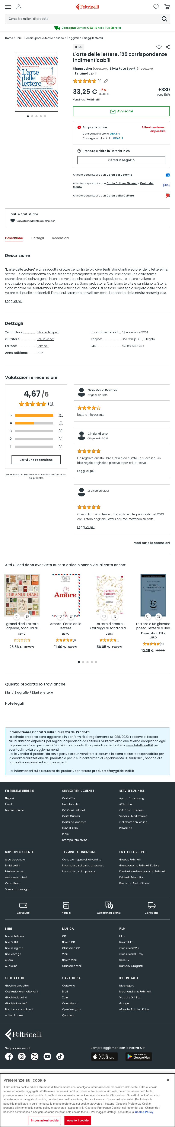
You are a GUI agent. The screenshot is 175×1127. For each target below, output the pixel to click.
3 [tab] (36, 116)
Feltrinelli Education (131, 877)
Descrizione (14, 238)
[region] (87, 1100)
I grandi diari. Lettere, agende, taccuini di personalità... (21, 626)
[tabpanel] (36, 81)
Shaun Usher (82, 68)
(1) (61, 423)
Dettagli (37, 238)
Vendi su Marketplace (133, 816)
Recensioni (60, 238)
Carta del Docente (119, 174)
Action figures (14, 1015)
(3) (50, 404)
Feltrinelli (82, 73)
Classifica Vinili (72, 966)
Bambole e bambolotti (19, 1009)
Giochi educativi (16, 997)
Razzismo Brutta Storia (134, 883)
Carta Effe (68, 798)
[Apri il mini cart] (167, 7)
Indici (65, 834)
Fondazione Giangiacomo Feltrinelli (142, 871)
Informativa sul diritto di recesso (83, 865)
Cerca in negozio (121, 160)
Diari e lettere (42, 692)
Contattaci (12, 883)
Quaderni (68, 1015)
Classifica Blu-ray (131, 954)
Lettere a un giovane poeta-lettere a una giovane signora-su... (153, 626)
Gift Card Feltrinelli (74, 810)
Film (122, 936)
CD (64, 936)
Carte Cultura (71, 816)
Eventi (9, 804)
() (99, 81)
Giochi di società (16, 1003)
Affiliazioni (126, 804)
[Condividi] (168, 47)
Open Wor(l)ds (71, 1009)
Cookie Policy (144, 1112)
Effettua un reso (15, 871)
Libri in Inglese (14, 948)
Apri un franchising (131, 798)
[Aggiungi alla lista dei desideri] (159, 47)
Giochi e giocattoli (17, 985)
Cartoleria (68, 985)
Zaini (65, 997)
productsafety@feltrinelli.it (113, 771)
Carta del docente (74, 822)
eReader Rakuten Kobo (134, 1009)
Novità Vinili (69, 960)
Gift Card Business (131, 810)
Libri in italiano (14, 936)
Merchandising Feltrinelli (135, 991)
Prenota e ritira (71, 804)
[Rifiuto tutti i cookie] (168, 1080)
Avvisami (124, 111)
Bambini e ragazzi (131, 966)
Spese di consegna (18, 889)
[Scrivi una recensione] (106, 80)
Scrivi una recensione (36, 460)
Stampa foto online (74, 840)
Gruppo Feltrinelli (130, 859)
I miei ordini (12, 865)
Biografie (22, 692)
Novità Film (126, 942)
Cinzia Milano (98, 434)
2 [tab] (32, 116)
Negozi (9, 798)
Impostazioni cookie (44, 1120)
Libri (8, 692)
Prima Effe (125, 828)
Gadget (124, 1003)
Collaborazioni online (133, 822)
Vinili (65, 954)
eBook (9, 960)
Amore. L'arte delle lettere (65, 626)
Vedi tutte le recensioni (152, 543)
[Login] (19, 6)
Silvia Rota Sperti (122, 68)
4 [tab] (41, 116)
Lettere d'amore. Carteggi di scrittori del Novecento (109, 626)
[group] (87, 28)
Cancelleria (69, 1003)
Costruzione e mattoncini (21, 991)
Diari (65, 991)
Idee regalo (126, 985)
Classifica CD (71, 948)
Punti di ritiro (70, 828)
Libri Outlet (11, 942)
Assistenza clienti (16, 877)
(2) (61, 415)
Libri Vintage (13, 954)
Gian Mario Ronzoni (102, 390)
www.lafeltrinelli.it (139, 745)
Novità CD (68, 942)
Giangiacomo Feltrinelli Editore (139, 865)
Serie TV (124, 960)
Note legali (14, 703)
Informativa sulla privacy (78, 871)
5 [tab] (45, 116)
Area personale (15, 859)
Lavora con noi (15, 810)
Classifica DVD (129, 948)
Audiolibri (11, 966)
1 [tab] (28, 116)
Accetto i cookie (78, 1120)
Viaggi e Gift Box (130, 997)
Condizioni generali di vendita (81, 859)
